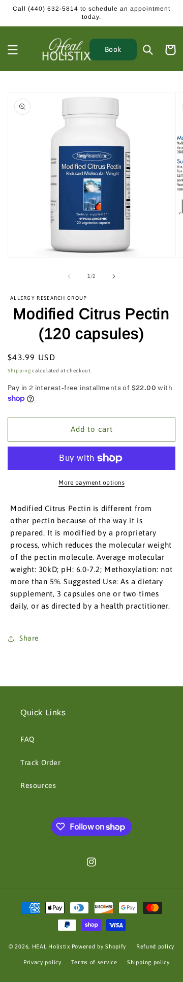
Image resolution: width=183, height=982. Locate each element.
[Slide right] (114, 276)
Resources (38, 785)
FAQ (27, 739)
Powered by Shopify (99, 946)
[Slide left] (69, 276)
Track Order (40, 762)
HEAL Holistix (51, 946)
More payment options (91, 482)
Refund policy (155, 946)
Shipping (19, 370)
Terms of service (94, 962)
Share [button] (29, 638)
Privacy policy (42, 962)
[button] (13, 50)
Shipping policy (148, 962)
